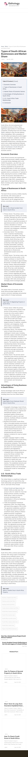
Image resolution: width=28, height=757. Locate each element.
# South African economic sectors (9, 618)
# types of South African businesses (9, 628)
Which (6, 46)
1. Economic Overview (9, 84)
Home (2, 46)
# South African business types (8, 615)
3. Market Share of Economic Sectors (14, 91)
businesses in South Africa (13, 147)
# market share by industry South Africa (10, 608)
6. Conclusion (7, 103)
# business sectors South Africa (8, 601)
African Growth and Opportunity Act (14, 488)
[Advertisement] (14, 28)
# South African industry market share (10, 621)
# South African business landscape (9, 611)
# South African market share (8, 625)
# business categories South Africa (9, 597)
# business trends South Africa (8, 604)
